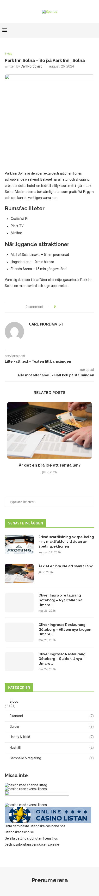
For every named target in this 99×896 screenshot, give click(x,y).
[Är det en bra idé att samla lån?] (49, 430)
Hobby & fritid (52, 737)
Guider (52, 726)
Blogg (8, 53)
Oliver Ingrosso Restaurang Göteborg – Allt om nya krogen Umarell (64, 629)
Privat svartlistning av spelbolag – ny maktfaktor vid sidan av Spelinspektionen (66, 541)
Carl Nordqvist (31, 66)
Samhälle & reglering (52, 758)
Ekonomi (52, 716)
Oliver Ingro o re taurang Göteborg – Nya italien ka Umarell (60, 600)
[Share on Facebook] (61, 307)
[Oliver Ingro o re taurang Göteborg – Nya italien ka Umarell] (19, 602)
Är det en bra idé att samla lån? (49, 465)
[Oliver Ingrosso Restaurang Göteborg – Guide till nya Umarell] (19, 661)
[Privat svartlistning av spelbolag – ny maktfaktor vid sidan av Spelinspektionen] (19, 544)
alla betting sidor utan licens (31, 838)
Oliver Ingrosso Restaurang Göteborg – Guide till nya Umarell (62, 658)
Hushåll (52, 747)
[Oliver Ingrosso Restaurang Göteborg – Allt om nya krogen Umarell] (19, 632)
